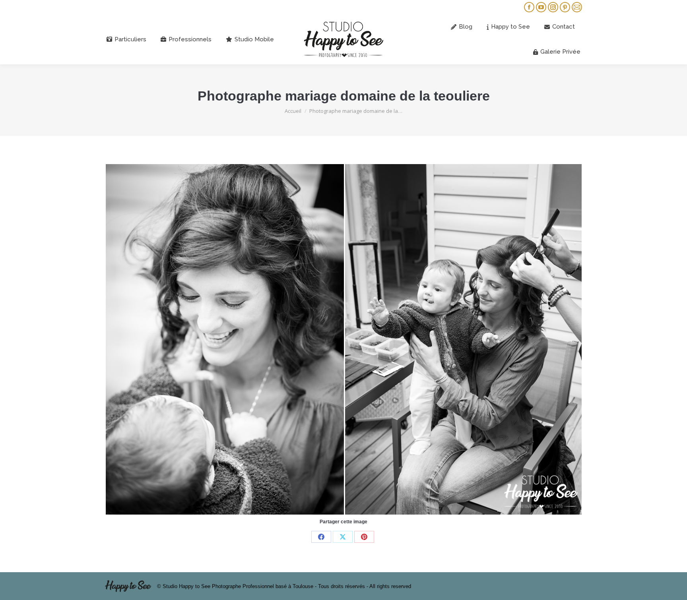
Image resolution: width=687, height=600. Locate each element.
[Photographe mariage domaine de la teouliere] (343, 339)
